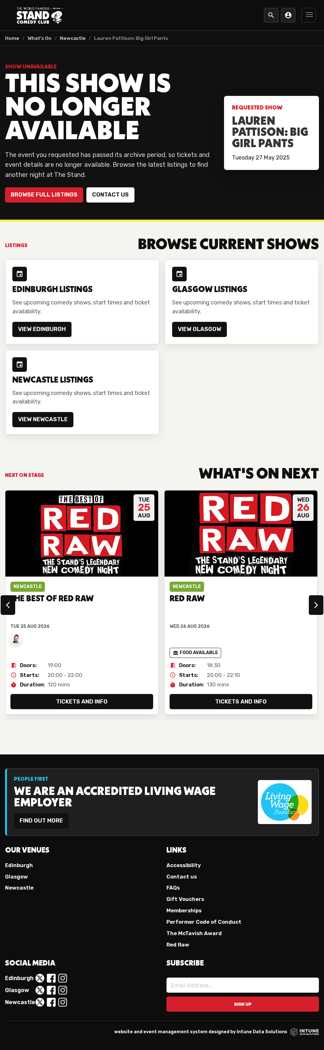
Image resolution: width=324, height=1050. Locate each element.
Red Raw (177, 944)
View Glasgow (199, 329)
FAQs (173, 887)
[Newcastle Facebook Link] (51, 1002)
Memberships (184, 910)
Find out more (41, 820)
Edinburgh (19, 865)
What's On (40, 38)
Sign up (243, 1004)
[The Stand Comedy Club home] (40, 15)
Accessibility (183, 865)
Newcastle (73, 38)
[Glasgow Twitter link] (39, 990)
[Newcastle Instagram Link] (62, 1002)
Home (12, 38)
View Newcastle (43, 419)
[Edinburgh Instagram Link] (62, 978)
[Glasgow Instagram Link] (62, 990)
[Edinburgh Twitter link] (39, 978)
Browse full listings (44, 194)
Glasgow (16, 876)
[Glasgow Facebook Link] (51, 990)
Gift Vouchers (185, 899)
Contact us (110, 194)
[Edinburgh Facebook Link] (51, 978)
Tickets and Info (82, 701)
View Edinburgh (42, 329)
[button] (308, 15)
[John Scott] (15, 638)
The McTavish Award (194, 933)
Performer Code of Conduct (203, 922)
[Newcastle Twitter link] (39, 1002)
